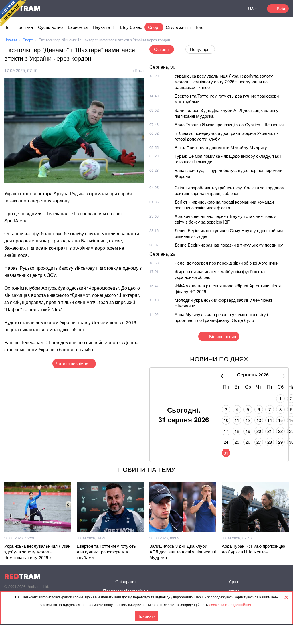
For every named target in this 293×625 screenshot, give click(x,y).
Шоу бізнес (131, 27)
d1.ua (138, 70)
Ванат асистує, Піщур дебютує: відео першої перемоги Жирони (228, 173)
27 (258, 442)
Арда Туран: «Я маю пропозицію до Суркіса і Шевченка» (230, 124)
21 (269, 431)
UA (251, 8)
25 (237, 442)
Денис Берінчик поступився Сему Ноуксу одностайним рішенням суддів (229, 233)
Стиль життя (178, 27)
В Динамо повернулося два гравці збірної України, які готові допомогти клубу (227, 136)
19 (248, 431)
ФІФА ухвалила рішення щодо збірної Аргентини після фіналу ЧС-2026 (228, 288)
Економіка (78, 27)
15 (280, 420)
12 (248, 420)
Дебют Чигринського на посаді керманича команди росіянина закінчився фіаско (224, 204)
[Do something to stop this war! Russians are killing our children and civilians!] (13, 13)
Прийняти (146, 616)
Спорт (154, 27)
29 (280, 442)
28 (269, 442)
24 (226, 442)
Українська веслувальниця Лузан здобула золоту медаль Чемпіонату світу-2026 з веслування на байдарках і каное (224, 81)
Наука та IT (104, 27)
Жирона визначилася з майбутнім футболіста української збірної (220, 274)
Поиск (231, 8)
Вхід (281, 8)
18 (237, 431)
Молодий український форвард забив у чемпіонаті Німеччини (224, 303)
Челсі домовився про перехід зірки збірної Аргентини (226, 263)
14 (269, 420)
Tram (22, 576)
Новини (10, 39)
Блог (200, 27)
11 (237, 420)
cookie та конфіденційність (231, 604)
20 (258, 431)
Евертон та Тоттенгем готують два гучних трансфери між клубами (227, 99)
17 (226, 431)
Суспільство (50, 27)
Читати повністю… (74, 363)
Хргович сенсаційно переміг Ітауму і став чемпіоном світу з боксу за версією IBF (225, 219)
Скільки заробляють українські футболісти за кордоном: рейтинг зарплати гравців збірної (230, 190)
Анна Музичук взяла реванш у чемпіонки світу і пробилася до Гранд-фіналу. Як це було (221, 317)
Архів (234, 581)
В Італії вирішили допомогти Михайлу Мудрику (221, 147)
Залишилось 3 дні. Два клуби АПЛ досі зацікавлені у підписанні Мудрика (226, 113)
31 (226, 453)
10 (226, 420)
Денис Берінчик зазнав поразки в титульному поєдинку (229, 245)
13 (258, 420)
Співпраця (125, 581)
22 (280, 431)
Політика (24, 27)
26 (248, 442)
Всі (7, 27)
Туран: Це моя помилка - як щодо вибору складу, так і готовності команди (228, 159)
